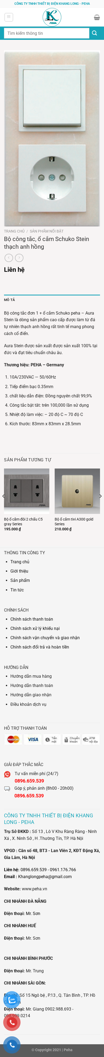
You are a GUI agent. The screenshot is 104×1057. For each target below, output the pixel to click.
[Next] (100, 506)
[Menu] (9, 17)
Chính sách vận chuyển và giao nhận (45, 637)
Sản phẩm (20, 580)
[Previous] (3, 506)
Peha (68, 1050)
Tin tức (17, 589)
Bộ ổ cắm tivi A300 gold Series (74, 521)
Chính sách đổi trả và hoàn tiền (39, 647)
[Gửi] (94, 33)
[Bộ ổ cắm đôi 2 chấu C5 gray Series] (26, 491)
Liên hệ (14, 269)
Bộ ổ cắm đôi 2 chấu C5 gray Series (23, 521)
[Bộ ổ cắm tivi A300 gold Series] (77, 491)
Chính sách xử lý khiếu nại (35, 628)
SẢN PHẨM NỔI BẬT (46, 231)
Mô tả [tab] (9, 300)
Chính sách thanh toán (31, 619)
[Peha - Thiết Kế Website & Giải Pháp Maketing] (52, 17)
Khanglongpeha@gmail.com (45, 876)
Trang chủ (14, 231)
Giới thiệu (19, 571)
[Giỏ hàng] (97, 17)
